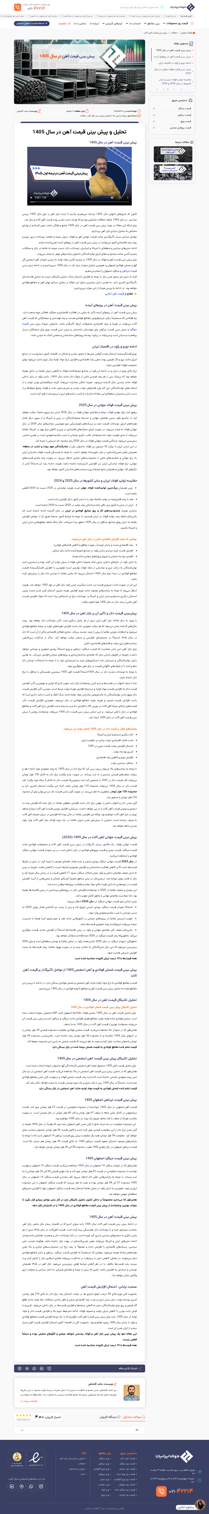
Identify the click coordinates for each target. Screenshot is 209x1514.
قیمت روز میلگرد (127, 1463)
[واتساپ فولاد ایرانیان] (31, 1486)
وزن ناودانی (103, 1484)
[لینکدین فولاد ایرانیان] (12, 1486)
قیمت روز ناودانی (127, 1495)
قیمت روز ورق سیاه (126, 1474)
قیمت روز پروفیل (127, 1484)
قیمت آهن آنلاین (115, 294)
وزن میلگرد (104, 1458)
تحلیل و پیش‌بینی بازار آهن (72, 1458)
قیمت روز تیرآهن (127, 1468)
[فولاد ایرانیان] (174, 1456)
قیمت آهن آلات (127, 1458)
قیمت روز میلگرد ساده (124, 1489)
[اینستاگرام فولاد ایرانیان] (41, 1486)
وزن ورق (105, 1495)
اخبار (83, 1474)
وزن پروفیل (103, 1474)
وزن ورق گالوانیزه (101, 1468)
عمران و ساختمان (77, 1468)
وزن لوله (105, 1489)
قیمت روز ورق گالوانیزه (124, 1479)
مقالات (81, 1463)
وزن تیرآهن (103, 1463)
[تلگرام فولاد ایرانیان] (21, 1486)
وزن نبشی (104, 1479)
